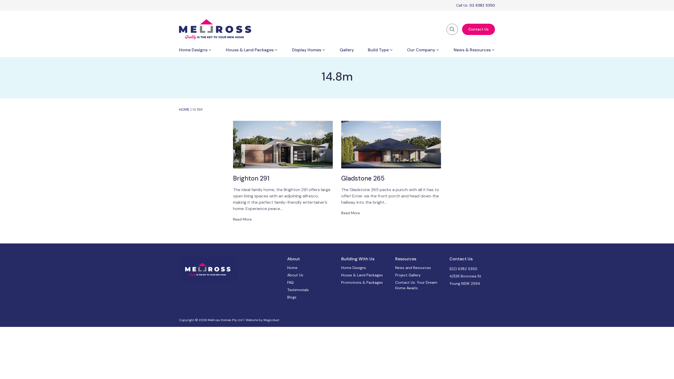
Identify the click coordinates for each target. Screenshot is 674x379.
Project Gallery (408, 275)
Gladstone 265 (363, 178)
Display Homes (306, 50)
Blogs (291, 297)
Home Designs (193, 50)
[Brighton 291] (283, 144)
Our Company (421, 50)
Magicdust (271, 320)
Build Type (378, 50)
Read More (242, 219)
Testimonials (298, 289)
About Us (295, 275)
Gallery (347, 50)
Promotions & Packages (362, 282)
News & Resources (472, 50)
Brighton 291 (251, 178)
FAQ (290, 282)
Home (184, 109)
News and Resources (413, 267)
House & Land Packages (250, 50)
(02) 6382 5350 (463, 268)
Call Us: (475, 5)
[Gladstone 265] (391, 144)
